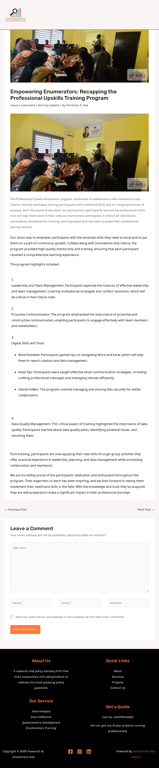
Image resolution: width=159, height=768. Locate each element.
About (118, 671)
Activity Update (48, 105)
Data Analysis (41, 711)
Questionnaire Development (41, 722)
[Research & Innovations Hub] (15, 14)
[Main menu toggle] (151, 14)
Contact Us (117, 688)
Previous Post (15, 509)
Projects (118, 682)
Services (118, 676)
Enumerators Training (41, 728)
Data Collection (41, 717)
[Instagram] (79, 751)
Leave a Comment (22, 105)
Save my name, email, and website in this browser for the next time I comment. (70, 617)
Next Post (146, 509)
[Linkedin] (88, 751)
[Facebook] (70, 751)
